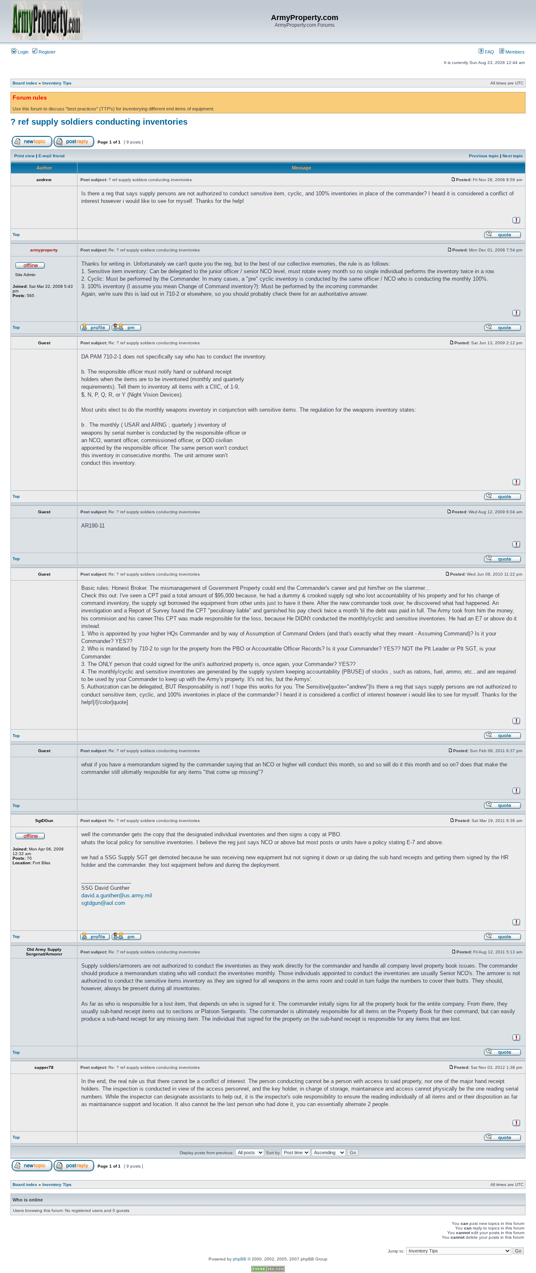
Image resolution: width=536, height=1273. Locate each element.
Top (16, 234)
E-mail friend (51, 156)
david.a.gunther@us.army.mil (116, 895)
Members (514, 51)
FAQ (489, 51)
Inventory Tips (57, 83)
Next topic (512, 156)
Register (46, 51)
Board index (25, 83)
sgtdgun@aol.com (103, 903)
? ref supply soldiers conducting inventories (99, 121)
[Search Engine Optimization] (268, 1270)
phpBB (239, 1259)
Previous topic (484, 156)
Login (22, 51)
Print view (24, 156)
